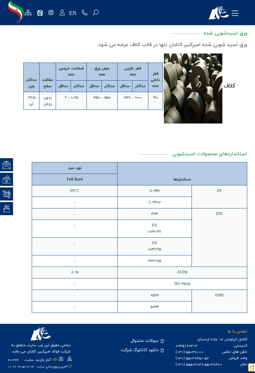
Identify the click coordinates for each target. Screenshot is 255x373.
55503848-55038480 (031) (199, 364)
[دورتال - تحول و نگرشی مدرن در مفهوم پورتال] (251, 367)
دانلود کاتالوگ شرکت (140, 350)
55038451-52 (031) (192, 358)
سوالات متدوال (145, 341)
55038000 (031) (189, 351)
